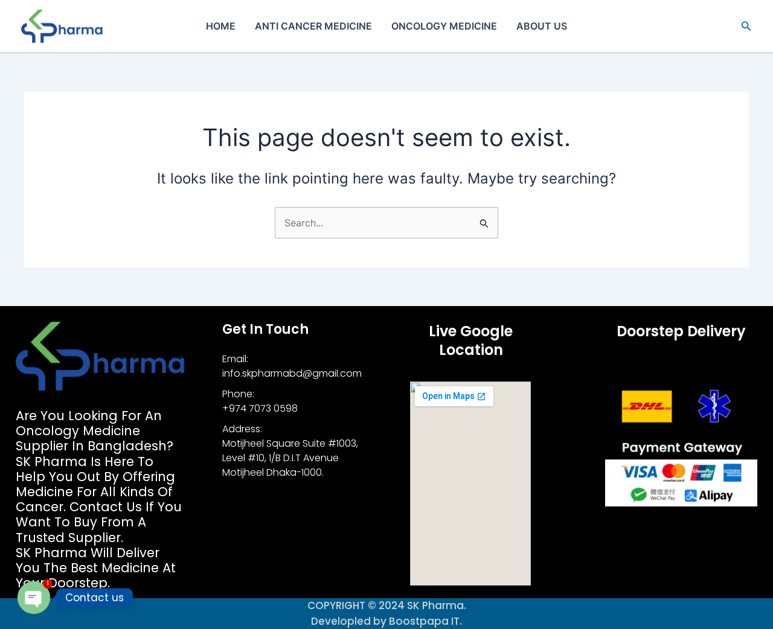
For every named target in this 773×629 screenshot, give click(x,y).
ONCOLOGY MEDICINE (444, 26)
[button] (746, 26)
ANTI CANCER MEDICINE (313, 26)
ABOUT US (541, 26)
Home (221, 26)
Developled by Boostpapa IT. (386, 621)
